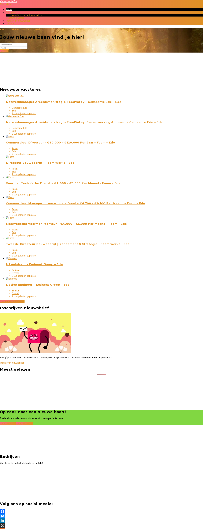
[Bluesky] (101, 516)
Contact (10, 23)
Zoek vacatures (8, 423)
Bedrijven (11, 12)
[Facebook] (101, 511)
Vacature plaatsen (15, 18)
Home (9, 9)
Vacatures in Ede (8, 1)
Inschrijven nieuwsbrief (18, 20)
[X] (101, 525)
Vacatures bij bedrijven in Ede (27, 15)
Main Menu (5, 4)
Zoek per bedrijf (24, 423)
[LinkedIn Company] (101, 520)
